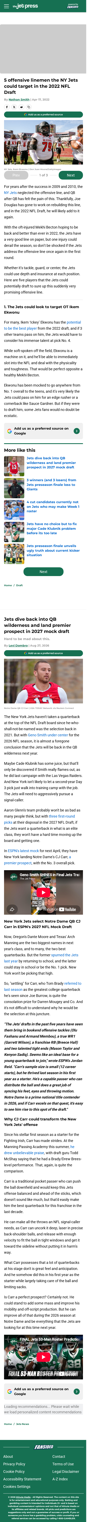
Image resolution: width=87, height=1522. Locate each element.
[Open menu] (6, 6)
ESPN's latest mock (23, 851)
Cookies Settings (16, 1486)
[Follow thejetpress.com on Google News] (77, 431)
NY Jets (10, 193)
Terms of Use (63, 1464)
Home (8, 585)
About (8, 1456)
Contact (58, 1456)
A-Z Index (60, 1479)
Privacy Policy (14, 1464)
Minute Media (23, 1497)
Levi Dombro (18, 645)
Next (71, 175)
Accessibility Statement (22, 1479)
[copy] (29, 107)
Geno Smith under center (48, 735)
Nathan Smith (19, 99)
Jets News (22, 1424)
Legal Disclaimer (65, 1471)
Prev (16, 175)
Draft (19, 585)
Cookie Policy (14, 1471)
